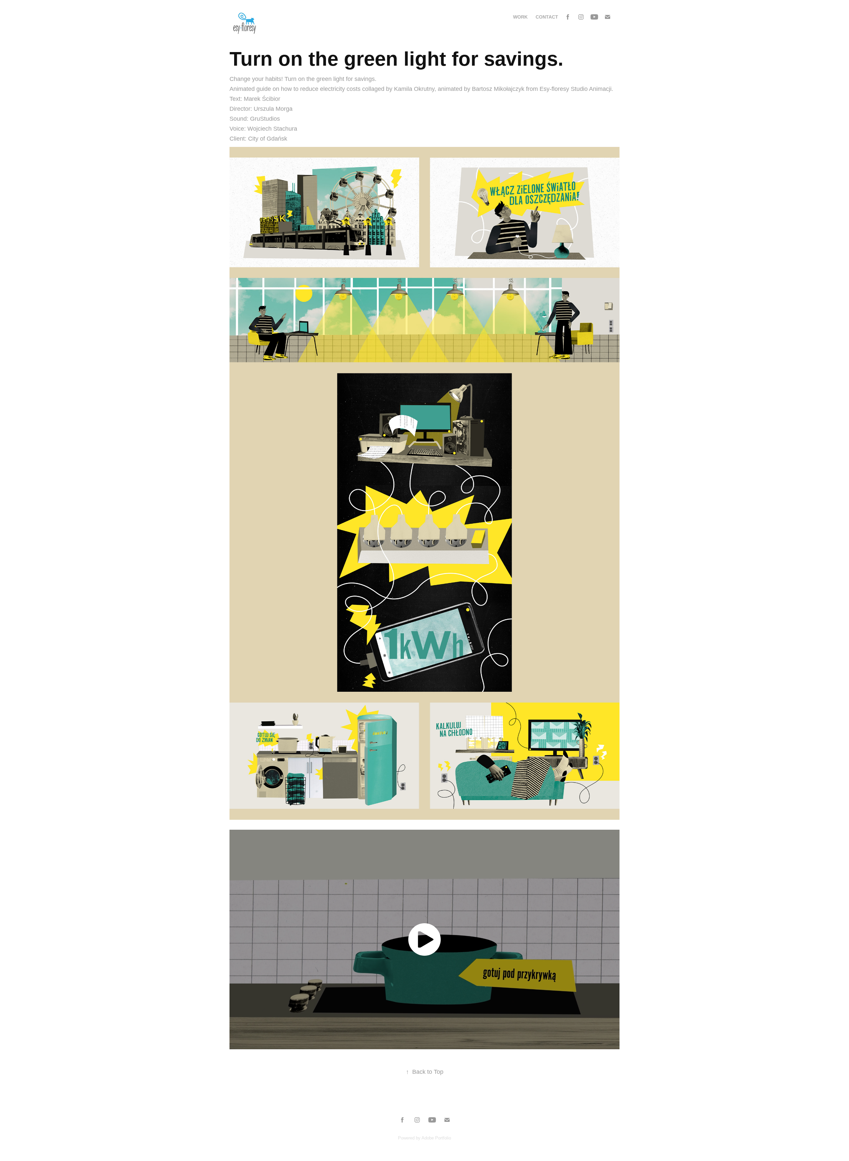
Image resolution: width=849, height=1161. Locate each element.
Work (520, 17)
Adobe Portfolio (436, 1137)
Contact (547, 17)
